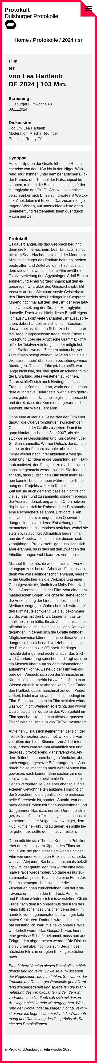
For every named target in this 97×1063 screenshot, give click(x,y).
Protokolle (45, 40)
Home (21, 40)
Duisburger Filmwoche (43, 1049)
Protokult (17, 10)
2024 (67, 40)
